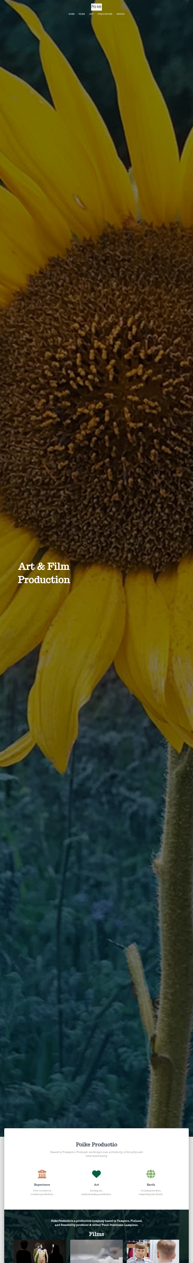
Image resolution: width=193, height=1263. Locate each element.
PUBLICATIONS (105, 14)
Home (71, 14)
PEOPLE (120, 14)
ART (91, 14)
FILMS (82, 14)
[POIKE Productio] (96, 7)
